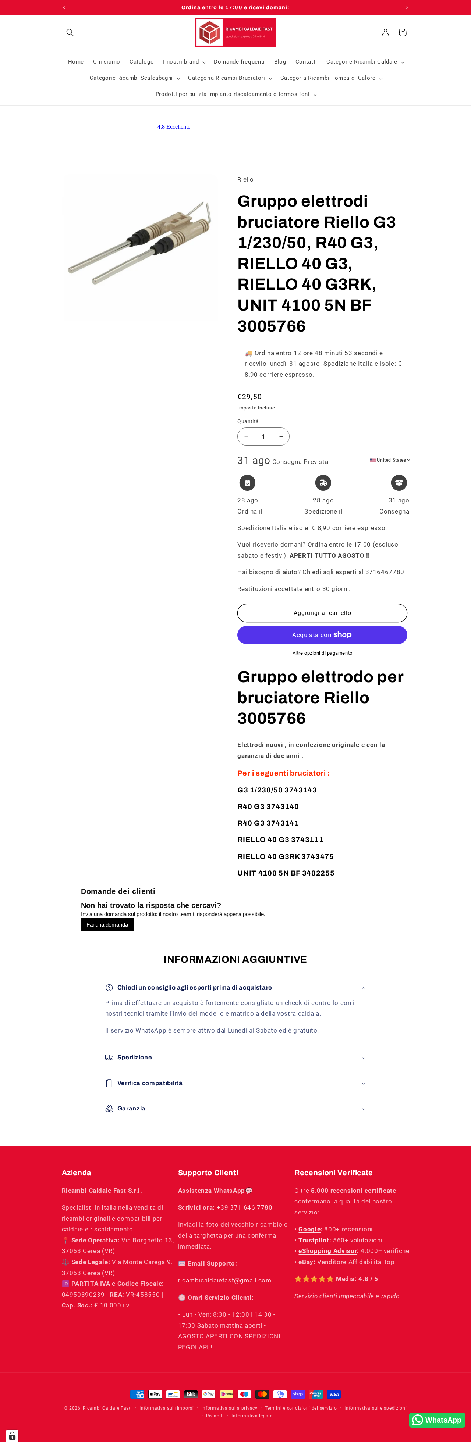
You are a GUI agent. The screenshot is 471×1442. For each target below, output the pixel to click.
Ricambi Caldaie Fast (107, 1408)
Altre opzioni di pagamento (323, 653)
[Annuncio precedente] (64, 7)
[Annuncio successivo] (407, 7)
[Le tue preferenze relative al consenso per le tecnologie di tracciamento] (12, 1436)
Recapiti (215, 1415)
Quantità (248, 421)
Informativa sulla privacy (229, 1408)
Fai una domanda (107, 925)
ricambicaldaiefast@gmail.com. (225, 1280)
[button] (70, 32)
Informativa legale (251, 1415)
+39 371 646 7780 (245, 1207)
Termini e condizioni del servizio (301, 1408)
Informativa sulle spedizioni (375, 1408)
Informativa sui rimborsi (166, 1408)
